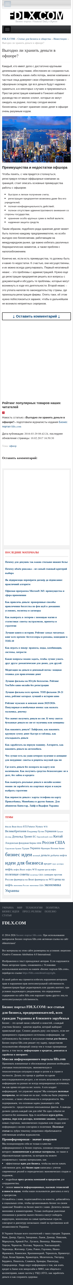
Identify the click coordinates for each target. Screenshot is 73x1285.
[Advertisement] (36, 360)
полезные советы (17, 874)
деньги (45, 855)
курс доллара (58, 863)
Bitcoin (8, 826)
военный (36, 855)
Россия (48, 842)
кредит (48, 863)
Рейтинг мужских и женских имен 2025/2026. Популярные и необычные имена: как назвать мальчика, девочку (31, 707)
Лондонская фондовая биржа (20, 843)
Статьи (7, 915)
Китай (58, 836)
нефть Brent (19, 869)
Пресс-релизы (32, 911)
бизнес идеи (18, 854)
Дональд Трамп (22, 836)
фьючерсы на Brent (24, 879)
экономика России (21, 885)
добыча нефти (58, 855)
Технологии (34, 907)
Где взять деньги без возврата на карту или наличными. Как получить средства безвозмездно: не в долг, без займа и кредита (36, 771)
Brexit (19, 826)
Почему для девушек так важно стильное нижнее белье (36, 562)
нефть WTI (31, 869)
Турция (25, 848)
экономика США (37, 885)
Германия (50, 831)
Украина (35, 848)
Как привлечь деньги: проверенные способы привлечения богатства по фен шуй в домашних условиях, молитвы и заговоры (32, 606)
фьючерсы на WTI (44, 879)
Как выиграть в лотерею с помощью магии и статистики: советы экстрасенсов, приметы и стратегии (31, 621)
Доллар (8, 836)
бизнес (62, 848)
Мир (19, 907)
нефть (9, 869)
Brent (14, 826)
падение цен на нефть (46, 869)
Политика (53, 907)
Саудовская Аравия (13, 848)
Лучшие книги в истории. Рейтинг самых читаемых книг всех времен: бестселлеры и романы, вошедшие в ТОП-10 (36, 637)
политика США (36, 875)
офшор (12, 446)
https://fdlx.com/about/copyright (39, 973)
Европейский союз (45, 837)
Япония (54, 848)
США (60, 842)
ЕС (34, 836)
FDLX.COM (14, 922)
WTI (45, 826)
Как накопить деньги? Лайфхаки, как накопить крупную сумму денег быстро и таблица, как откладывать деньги (32, 733)
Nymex (39, 826)
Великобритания (15, 831)
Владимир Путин (35, 831)
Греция (60, 831)
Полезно (50, 911)
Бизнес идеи (10, 911)
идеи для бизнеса (24, 862)
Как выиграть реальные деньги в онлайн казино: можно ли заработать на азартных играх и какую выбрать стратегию (33, 786)
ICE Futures (29, 826)
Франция (45, 848)
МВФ (39, 843)
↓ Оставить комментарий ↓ (36, 316)
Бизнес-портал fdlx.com (29, 935)
